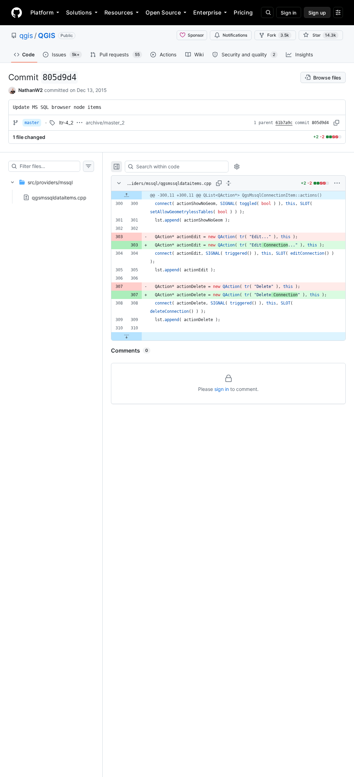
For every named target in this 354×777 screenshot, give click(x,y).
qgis (26, 35)
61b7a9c (284, 122)
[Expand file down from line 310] (126, 336)
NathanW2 (30, 90)
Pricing (243, 12)
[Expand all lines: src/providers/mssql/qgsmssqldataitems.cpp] (228, 183)
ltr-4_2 (66, 122)
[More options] (337, 183)
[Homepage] (16, 12)
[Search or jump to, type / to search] (267, 12)
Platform (42, 12)
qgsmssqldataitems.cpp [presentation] (59, 197)
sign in (221, 389)
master (32, 122)
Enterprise (207, 12)
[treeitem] (51, 188)
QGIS (46, 35)
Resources (118, 12)
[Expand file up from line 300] (126, 195)
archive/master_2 (105, 122)
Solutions (79, 12)
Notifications (235, 35)
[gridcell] (228, 195)
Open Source (163, 12)
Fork (278, 35)
